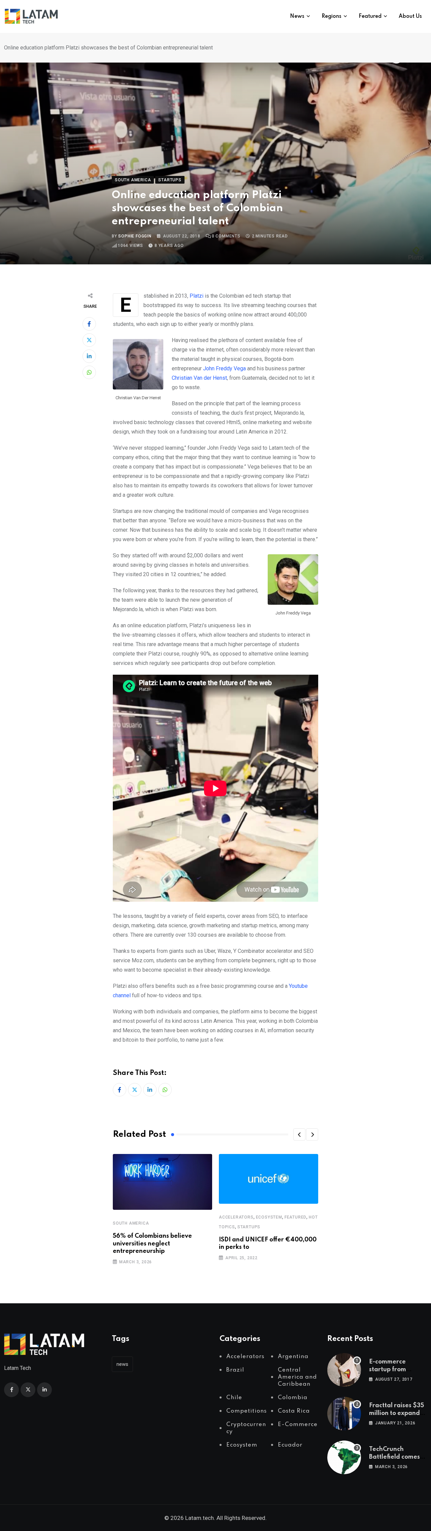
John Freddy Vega (224, 368)
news (122, 1364)
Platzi (196, 296)
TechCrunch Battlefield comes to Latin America (394, 1456)
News (297, 16)
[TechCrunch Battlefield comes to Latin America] (344, 1457)
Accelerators (236, 1217)
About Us (410, 16)
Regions (331, 16)
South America (131, 1223)
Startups (248, 1227)
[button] (299, 1134)
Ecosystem (269, 1217)
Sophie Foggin (134, 236)
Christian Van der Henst (199, 378)
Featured (370, 16)
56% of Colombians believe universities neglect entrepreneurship (152, 1243)
